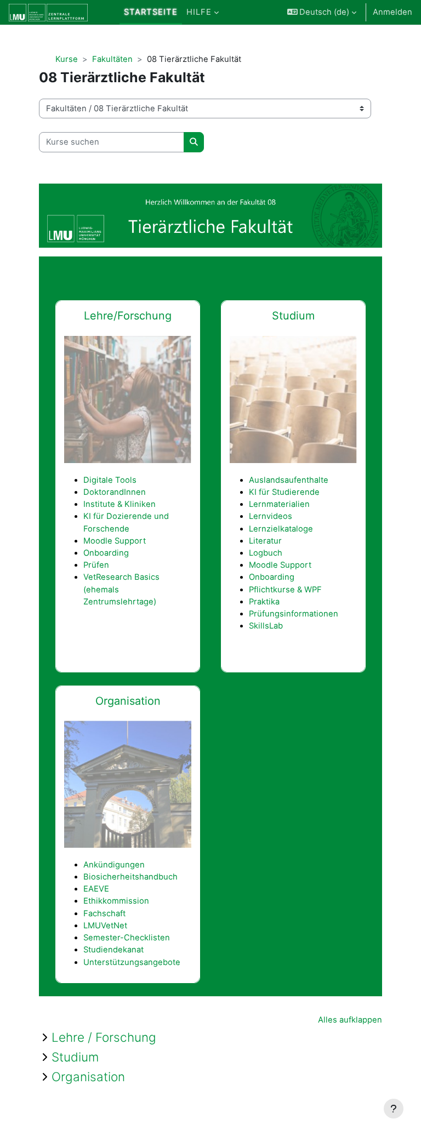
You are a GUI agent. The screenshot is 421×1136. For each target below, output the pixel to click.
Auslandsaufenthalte (288, 480)
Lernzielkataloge (281, 529)
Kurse (66, 59)
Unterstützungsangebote (131, 962)
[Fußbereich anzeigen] (393, 1108)
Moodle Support (114, 541)
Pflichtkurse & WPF (285, 590)
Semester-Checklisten (126, 938)
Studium (293, 315)
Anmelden (392, 12)
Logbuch (265, 553)
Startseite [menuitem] (151, 12)
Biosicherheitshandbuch (130, 877)
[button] (322, 12)
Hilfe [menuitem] (199, 12)
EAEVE (96, 889)
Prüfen (96, 565)
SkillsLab (266, 626)
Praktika (264, 602)
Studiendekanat (113, 950)
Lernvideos (270, 516)
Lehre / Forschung (104, 1037)
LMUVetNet (105, 926)
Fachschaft (104, 913)
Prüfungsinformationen (293, 614)
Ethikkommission (116, 901)
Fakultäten (112, 59)
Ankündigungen (114, 865)
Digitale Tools (109, 480)
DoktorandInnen (114, 492)
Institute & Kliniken (119, 504)
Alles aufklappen (350, 1020)
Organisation (88, 1076)
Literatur (265, 541)
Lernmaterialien (279, 504)
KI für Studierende (284, 492)
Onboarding (106, 553)
